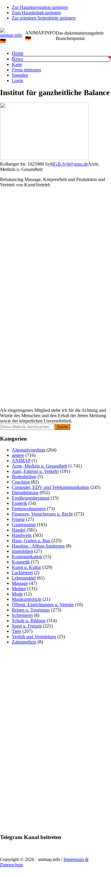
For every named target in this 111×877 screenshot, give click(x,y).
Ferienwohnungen (29, 508)
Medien (19, 588)
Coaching (21, 481)
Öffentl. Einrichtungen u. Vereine (43, 604)
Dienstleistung (25, 492)
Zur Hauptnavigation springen (40, 7)
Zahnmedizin (24, 641)
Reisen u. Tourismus (31, 609)
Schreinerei (22, 615)
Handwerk (22, 535)
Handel (18, 529)
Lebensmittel (24, 577)
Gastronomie (24, 524)
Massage (20, 583)
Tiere (16, 631)
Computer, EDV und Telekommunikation (50, 487)
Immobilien (22, 551)
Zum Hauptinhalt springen (36, 12)
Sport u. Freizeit (27, 625)
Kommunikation (27, 556)
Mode (17, 593)
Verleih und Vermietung (34, 636)
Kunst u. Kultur (26, 567)
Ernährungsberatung (31, 497)
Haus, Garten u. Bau (31, 540)
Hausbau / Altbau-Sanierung (38, 545)
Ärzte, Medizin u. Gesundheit (39, 465)
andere (18, 455)
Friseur (18, 519)
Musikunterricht (26, 599)
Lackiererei (22, 572)
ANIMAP (21, 460)
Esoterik (19, 503)
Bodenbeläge (24, 476)
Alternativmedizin (28, 449)
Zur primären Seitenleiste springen (44, 17)
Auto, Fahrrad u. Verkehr (35, 471)
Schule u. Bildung (28, 620)
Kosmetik (21, 561)
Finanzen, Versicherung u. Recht (42, 513)
